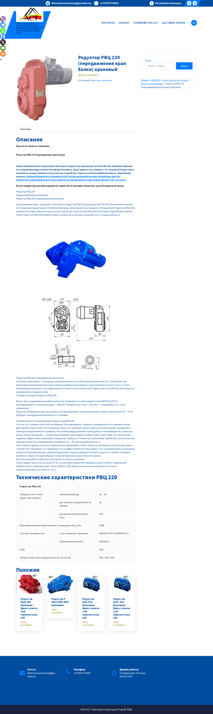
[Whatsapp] (3, 31)
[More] (3, 54)
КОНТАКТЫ (108, 22)
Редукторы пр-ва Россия (175, 80)
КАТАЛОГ (124, 22)
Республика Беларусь (168, 3)
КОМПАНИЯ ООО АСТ (146, 22)
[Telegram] (3, 25)
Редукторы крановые (101, 80)
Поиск (148, 60)
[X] (3, 42)
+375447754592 (109, 3)
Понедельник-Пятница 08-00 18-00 (133, 674)
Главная (145, 80)
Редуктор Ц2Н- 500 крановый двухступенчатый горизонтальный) (121, 608)
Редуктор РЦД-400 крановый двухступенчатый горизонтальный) (29, 608)
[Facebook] (3, 36)
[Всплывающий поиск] (194, 23)
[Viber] (3, 19)
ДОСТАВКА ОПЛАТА (173, 22)
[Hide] (1, 59)
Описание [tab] (25, 129)
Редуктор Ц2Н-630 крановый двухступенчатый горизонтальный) (90, 608)
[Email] (3, 48)
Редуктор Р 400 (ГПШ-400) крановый (60, 602)
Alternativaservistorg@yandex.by (71, 3)
